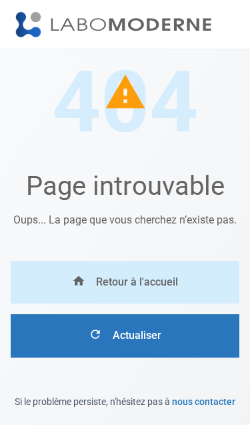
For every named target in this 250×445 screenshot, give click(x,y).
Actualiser (137, 335)
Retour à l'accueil (137, 282)
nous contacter (203, 401)
